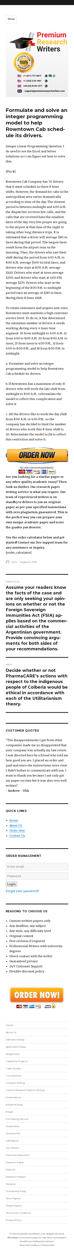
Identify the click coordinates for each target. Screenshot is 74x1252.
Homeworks (13, 1133)
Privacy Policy (14, 1220)
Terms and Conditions (18, 1212)
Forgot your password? (22, 891)
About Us (15, 825)
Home (13, 820)
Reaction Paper (15, 1162)
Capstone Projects (16, 1061)
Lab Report (12, 1140)
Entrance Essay (14, 1104)
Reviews (10, 1184)
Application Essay (16, 1046)
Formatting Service (17, 1119)
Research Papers (16, 1176)
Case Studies (13, 1068)
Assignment (12, 1054)
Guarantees (12, 1126)
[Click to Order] (37, 460)
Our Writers (12, 1147)
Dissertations (13, 1097)
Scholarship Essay (16, 1191)
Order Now (17, 830)
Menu (11, 19)
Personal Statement (17, 1155)
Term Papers (13, 1198)
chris (14, 561)
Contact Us (17, 835)
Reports (10, 1169)
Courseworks (13, 1075)
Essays (9, 1111)
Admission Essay (15, 1039)
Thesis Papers (14, 1205)
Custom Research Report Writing (25, 1090)
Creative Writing (15, 1082)
